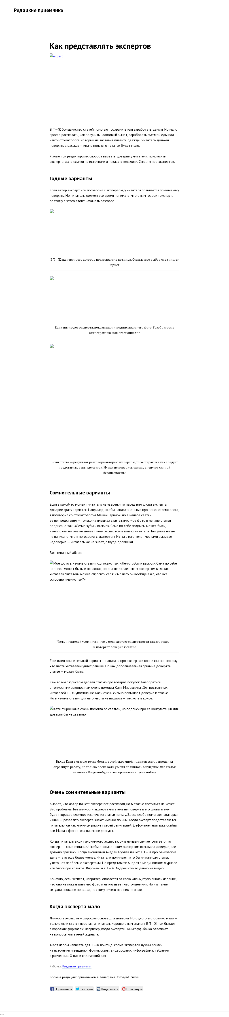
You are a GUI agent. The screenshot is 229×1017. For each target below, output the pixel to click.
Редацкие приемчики (39, 10)
